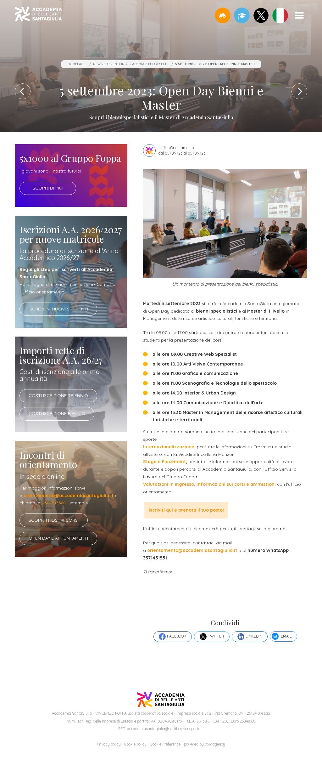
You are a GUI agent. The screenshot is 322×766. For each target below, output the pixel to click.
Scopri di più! (48, 188)
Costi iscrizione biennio (57, 413)
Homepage (76, 64)
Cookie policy (135, 744)
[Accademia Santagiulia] (38, 15)
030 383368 (54, 503)
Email (286, 636)
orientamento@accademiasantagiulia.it (69, 495)
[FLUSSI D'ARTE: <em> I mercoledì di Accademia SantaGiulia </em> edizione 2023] (299, 91)
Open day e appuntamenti (58, 538)
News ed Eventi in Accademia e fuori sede (130, 64)
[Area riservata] (242, 15)
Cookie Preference (165, 744)
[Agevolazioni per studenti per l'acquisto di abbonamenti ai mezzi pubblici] (23, 91)
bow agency (215, 744)
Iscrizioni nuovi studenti (58, 309)
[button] (222, 15)
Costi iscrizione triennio (58, 395)
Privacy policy (109, 744)
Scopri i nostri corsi (54, 520)
